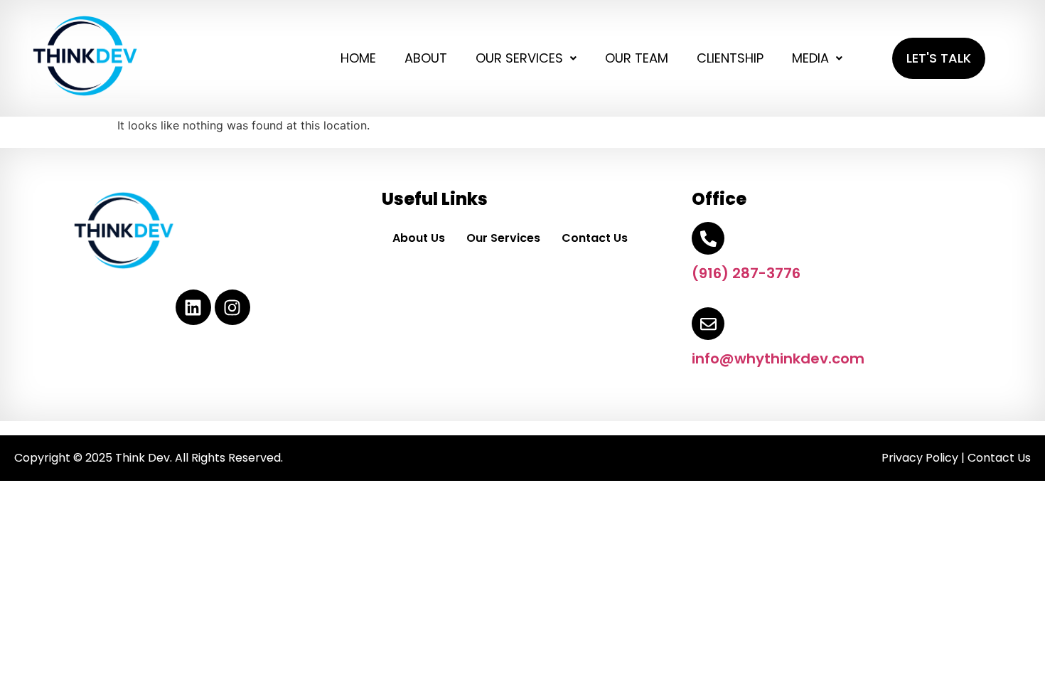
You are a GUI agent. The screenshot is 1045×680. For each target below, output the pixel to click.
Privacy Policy (919, 458)
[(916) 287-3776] (708, 238)
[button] (526, 58)
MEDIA (810, 58)
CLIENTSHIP (730, 58)
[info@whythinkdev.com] (708, 323)
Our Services (503, 238)
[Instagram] (232, 307)
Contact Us (595, 238)
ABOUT (425, 58)
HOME (358, 58)
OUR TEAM (636, 58)
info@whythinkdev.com (778, 358)
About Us (418, 238)
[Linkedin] (193, 307)
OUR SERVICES (519, 58)
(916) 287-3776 (746, 273)
